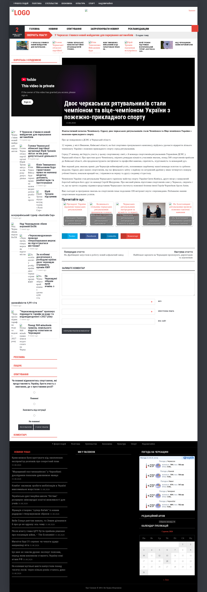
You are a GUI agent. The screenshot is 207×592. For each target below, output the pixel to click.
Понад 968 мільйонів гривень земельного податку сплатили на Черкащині (40, 329)
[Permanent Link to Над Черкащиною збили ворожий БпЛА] (167, 45)
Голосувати (41, 427)
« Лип (166, 580)
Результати (26, 427)
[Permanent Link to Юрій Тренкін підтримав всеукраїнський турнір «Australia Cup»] (131, 50)
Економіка (67, 3)
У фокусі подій (20, 3)
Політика (37, 3)
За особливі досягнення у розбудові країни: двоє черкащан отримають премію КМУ (46, 261)
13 (167, 556)
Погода (143, 458)
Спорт (92, 3)
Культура (80, 3)
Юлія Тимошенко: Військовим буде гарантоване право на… (111, 46)
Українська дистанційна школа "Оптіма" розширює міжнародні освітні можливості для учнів (38, 500)
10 (144, 556)
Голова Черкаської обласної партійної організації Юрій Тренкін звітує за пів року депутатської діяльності (42, 151)
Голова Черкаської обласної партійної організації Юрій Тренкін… (75, 46)
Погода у (167, 461)
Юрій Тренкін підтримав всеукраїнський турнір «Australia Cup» (147, 47)
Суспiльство (51, 3)
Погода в (167, 481)
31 (144, 572)
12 (159, 556)
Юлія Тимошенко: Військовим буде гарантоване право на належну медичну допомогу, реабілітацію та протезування (46, 173)
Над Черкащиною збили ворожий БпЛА (184, 44)
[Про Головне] (47, 16)
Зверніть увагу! (37, 35)
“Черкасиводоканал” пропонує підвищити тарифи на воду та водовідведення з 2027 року (37, 314)
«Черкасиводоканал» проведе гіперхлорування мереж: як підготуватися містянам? (42, 240)
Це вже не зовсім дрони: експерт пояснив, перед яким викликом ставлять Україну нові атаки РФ (37, 555)
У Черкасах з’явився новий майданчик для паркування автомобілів (35, 134)
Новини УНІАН (22, 451)
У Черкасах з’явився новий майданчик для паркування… (40, 45)
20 (167, 561)
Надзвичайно (105, 3)
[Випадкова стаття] (195, 28)
